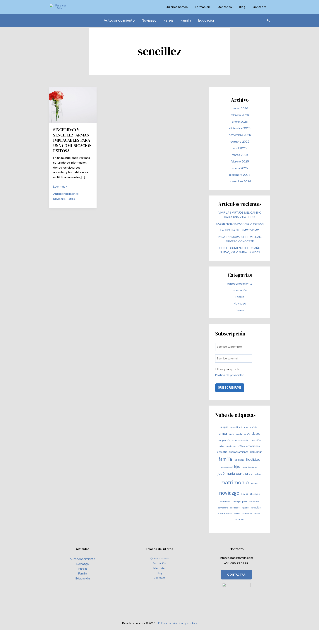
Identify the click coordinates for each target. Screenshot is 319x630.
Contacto (260, 7)
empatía (222, 452)
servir (237, 513)
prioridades (235, 507)
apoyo (231, 434)
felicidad (239, 460)
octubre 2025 (239, 141)
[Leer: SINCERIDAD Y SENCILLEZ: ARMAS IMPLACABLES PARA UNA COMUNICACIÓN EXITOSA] (73, 104)
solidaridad (246, 513)
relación (256, 507)
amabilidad (236, 427)
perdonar (254, 501)
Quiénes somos (177, 7)
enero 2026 (240, 122)
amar (246, 427)
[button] (268, 20)
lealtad (257, 473)
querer (245, 507)
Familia (186, 20)
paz (244, 501)
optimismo (225, 501)
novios (244, 493)
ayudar (239, 434)
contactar (236, 575)
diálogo (241, 446)
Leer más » (60, 186)
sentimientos (225, 513)
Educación (206, 20)
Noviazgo (149, 20)
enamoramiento (238, 452)
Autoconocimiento (119, 20)
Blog (242, 7)
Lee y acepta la (229, 372)
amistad (254, 427)
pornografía (223, 507)
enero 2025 (240, 168)
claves (256, 434)
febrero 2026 (240, 115)
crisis (221, 446)
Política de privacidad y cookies (177, 623)
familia (225, 459)
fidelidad (253, 459)
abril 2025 (240, 148)
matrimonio (234, 482)
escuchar (256, 452)
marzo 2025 (240, 155)
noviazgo (229, 493)
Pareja (169, 20)
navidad (254, 483)
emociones (253, 446)
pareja (236, 501)
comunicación (240, 440)
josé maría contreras (234, 473)
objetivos (255, 493)
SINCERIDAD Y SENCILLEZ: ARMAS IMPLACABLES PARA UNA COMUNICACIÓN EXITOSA (72, 140)
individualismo (249, 466)
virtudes (239, 519)
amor (223, 433)
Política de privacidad (229, 375)
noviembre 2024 (240, 181)
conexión (256, 440)
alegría (224, 427)
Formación (202, 7)
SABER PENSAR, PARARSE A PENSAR (240, 224)
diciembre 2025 (240, 128)
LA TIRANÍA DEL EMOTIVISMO (239, 230)
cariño (247, 434)
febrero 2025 (240, 161)
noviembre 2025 (240, 135)
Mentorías (224, 7)
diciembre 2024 (240, 175)
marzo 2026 (240, 108)
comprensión (224, 440)
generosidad (227, 467)
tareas (257, 513)
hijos (237, 467)
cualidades (231, 446)
